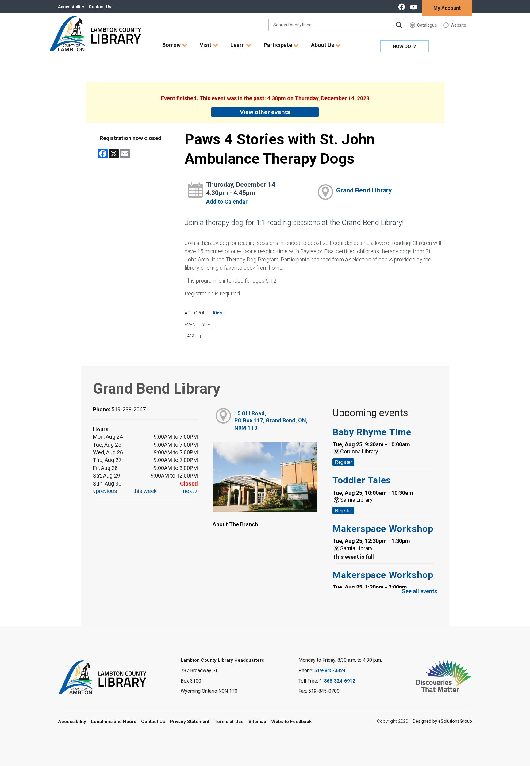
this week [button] (145, 491)
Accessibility (71, 6)
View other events (265, 112)
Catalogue (427, 25)
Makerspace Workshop (382, 528)
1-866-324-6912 (337, 681)
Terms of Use (229, 721)
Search (399, 25)
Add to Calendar (227, 201)
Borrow (172, 45)
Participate (278, 45)
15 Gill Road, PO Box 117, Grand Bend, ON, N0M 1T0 (271, 420)
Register (343, 462)
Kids (217, 313)
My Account (447, 8)
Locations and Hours (113, 721)
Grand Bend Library (364, 190)
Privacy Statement (189, 721)
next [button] (189, 491)
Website (458, 25)
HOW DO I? (404, 46)
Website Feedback (291, 721)
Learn (238, 45)
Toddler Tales (361, 480)
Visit (206, 45)
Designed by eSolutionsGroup (442, 721)
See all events (419, 591)
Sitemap (257, 721)
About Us (323, 45)
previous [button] (106, 491)
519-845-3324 (330, 670)
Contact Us (100, 6)
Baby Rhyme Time (371, 432)
